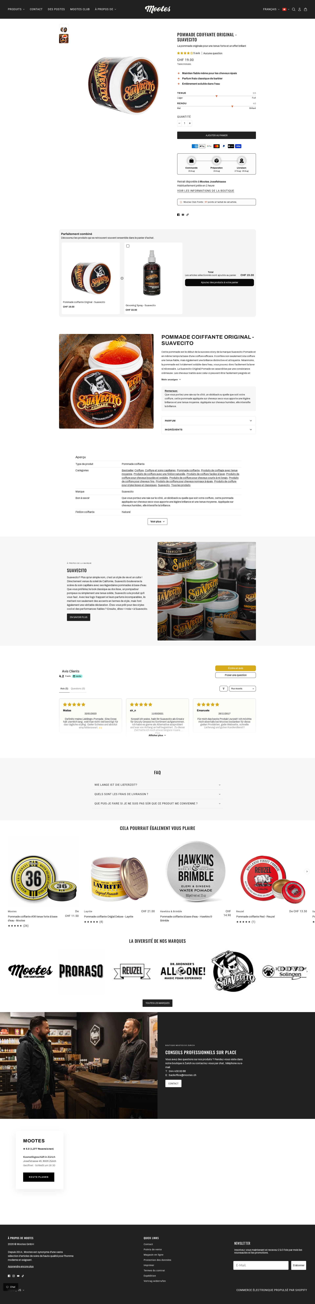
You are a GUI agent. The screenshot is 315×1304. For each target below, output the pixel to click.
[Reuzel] (132, 971)
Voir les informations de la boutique (205, 191)
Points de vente (153, 1249)
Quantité (184, 116)
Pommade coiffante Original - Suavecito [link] (84, 302)
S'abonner (298, 1265)
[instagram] (13, 1275)
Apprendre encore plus (21, 1266)
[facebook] (9, 1275)
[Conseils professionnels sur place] (79, 1065)
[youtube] (18, 1275)
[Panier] (305, 9)
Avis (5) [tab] (64, 688)
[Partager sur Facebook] (178, 214)
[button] (185, 53)
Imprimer (149, 1265)
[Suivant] (307, 871)
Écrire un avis (235, 668)
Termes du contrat (154, 1270)
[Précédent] (8, 838)
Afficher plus (156, 735)
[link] (90, 271)
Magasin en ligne (153, 1254)
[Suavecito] (207, 591)
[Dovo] (284, 971)
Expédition (150, 1275)
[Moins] (179, 123)
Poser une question (236, 675)
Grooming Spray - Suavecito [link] (141, 305)
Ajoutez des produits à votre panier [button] (219, 282)
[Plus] (190, 123)
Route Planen (39, 1177)
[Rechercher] (293, 9)
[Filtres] (224, 688)
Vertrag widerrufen (155, 1281)
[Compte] (299, 9)
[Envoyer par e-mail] (182, 214)
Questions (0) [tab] (78, 688)
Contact (148, 1244)
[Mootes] (157, 9)
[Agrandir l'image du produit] (123, 73)
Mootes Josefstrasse (213, 181)
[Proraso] (81, 971)
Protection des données (157, 1260)
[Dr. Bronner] (183, 971)
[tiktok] (22, 1275)
